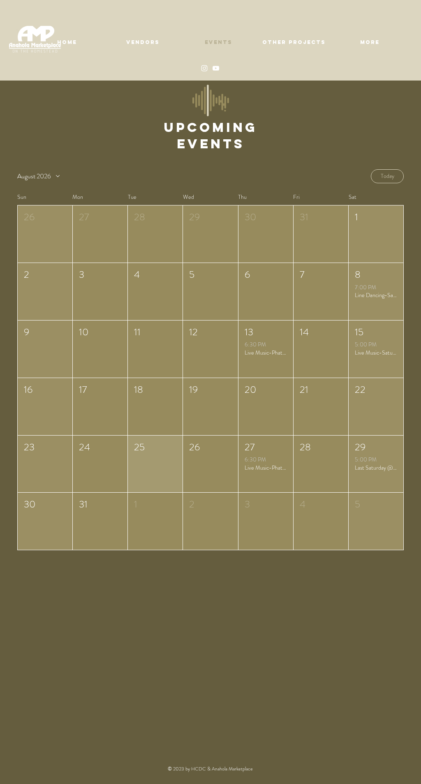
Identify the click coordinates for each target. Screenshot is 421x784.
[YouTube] (216, 68)
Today (387, 176)
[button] (45, 234)
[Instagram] (204, 68)
